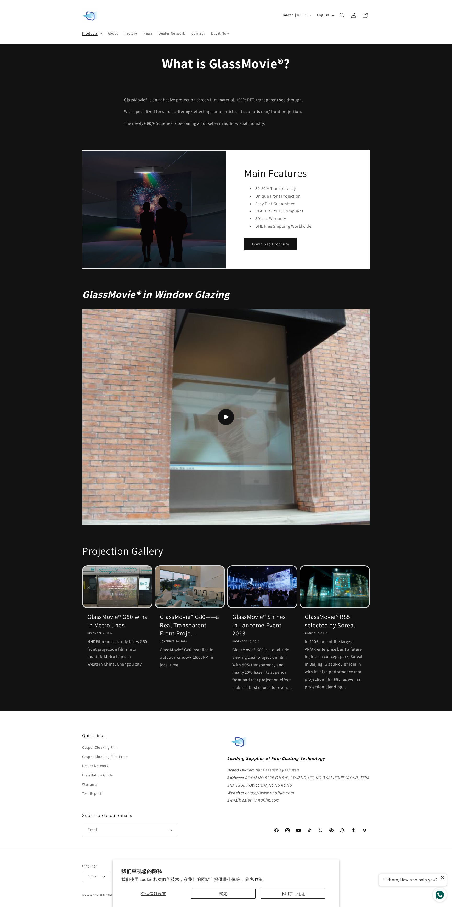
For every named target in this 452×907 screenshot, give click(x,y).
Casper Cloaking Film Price (104, 756)
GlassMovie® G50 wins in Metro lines (117, 621)
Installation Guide (97, 775)
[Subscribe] (170, 830)
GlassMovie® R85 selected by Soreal (330, 621)
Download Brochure (270, 243)
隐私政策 (254, 879)
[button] (92, 33)
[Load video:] (226, 417)
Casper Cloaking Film (100, 747)
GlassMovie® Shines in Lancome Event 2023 (259, 625)
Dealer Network (95, 766)
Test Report (92, 793)
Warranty (90, 784)
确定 (223, 894)
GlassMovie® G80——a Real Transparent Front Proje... (189, 625)
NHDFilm (99, 895)
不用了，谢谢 (293, 894)
